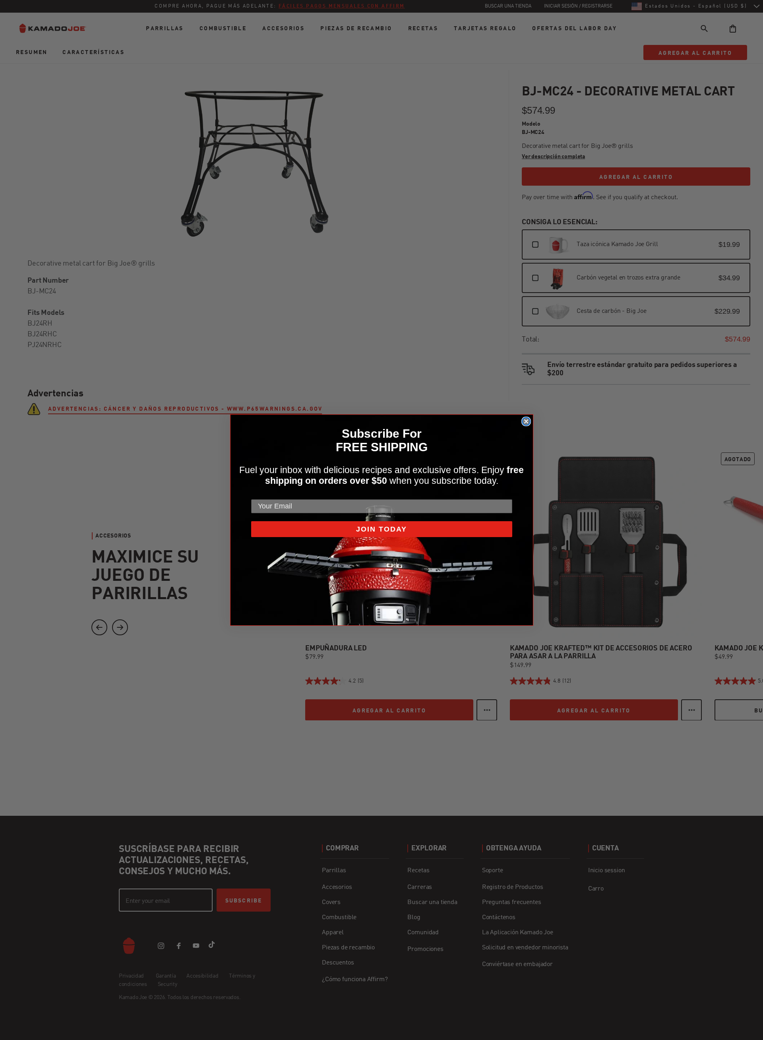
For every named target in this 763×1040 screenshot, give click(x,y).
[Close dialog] (526, 421)
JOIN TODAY (381, 529)
